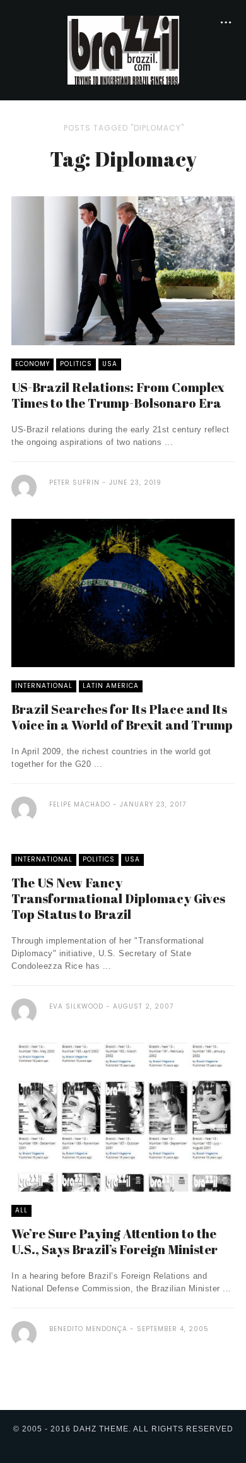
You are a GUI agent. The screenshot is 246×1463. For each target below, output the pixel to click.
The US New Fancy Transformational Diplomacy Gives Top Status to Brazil (118, 898)
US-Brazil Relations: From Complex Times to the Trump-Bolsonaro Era (118, 395)
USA (109, 364)
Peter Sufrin (74, 482)
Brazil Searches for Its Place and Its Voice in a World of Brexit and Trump (122, 717)
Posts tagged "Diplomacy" (124, 127)
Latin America (111, 685)
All (21, 1210)
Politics (76, 364)
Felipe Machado (79, 804)
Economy (32, 364)
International (44, 685)
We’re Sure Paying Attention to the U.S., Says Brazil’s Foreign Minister (114, 1241)
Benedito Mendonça (88, 1329)
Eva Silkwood (76, 1006)
